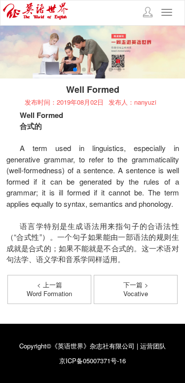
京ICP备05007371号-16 (92, 360)
